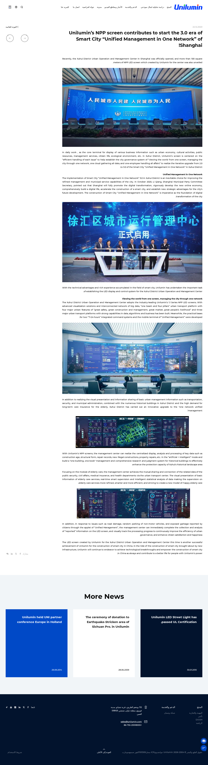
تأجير (200, 716)
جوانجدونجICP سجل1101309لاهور (149, 752)
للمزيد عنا (65, 7)
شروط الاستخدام (15, 752)
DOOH (199, 719)
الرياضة (199, 723)
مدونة (99, 7)
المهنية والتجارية (195, 713)
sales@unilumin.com (131, 721)
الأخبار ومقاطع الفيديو (113, 7)
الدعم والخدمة (131, 7)
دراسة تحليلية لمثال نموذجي (152, 7)
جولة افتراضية (88, 7)
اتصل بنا (76, 7)
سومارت (125, 752)
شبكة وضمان (169, 713)
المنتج (169, 7)
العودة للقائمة (11, 27)
